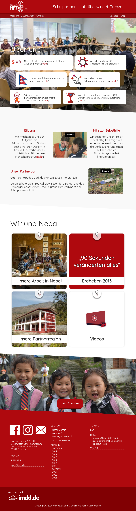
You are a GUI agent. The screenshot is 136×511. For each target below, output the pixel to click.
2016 (54, 454)
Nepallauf (57, 433)
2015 (54, 451)
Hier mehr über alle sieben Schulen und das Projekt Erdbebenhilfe (37, 324)
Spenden (114, 16)
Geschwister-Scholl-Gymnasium (107, 441)
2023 (54, 477)
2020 (54, 466)
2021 (54, 471)
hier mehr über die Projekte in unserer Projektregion (38, 329)
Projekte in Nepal (60, 440)
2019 (54, 463)
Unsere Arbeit (27, 16)
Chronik (40, 16)
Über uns (14, 16)
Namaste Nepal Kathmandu (105, 438)
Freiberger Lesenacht (62, 436)
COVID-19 (56, 469)
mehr (44, 63)
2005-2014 (57, 448)
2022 (54, 474)
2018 (54, 460)
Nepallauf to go (99, 443)
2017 (54, 457)
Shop (123, 16)
